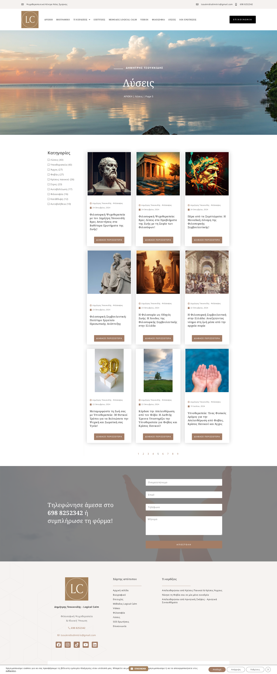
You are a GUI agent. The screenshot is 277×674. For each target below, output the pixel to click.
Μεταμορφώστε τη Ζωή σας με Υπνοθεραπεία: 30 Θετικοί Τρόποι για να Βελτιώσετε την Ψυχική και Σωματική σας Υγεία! (109, 418)
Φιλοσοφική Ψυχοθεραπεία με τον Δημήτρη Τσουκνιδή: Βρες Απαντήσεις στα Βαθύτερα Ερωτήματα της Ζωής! (107, 222)
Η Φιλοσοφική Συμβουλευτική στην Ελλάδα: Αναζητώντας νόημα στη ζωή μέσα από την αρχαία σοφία (207, 320)
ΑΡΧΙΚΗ (128, 96)
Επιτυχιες (99, 19)
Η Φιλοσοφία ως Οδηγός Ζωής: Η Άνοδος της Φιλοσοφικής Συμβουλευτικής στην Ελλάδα (158, 320)
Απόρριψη (236, 669)
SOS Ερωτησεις (187, 19)
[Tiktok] (77, 645)
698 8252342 (78, 628)
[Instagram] (68, 645)
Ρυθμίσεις (255, 669)
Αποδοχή (217, 669)
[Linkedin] (95, 645)
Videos (144, 19)
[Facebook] (59, 645)
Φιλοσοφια (158, 19)
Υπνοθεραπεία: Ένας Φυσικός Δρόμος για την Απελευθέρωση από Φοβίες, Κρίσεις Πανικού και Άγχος (207, 418)
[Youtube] (86, 645)
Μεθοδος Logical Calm (123, 19)
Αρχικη (48, 19)
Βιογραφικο (63, 19)
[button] (81, 19)
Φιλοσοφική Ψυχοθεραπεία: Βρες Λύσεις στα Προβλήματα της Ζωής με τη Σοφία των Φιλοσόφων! (158, 222)
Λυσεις (172, 19)
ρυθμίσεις (11, 671)
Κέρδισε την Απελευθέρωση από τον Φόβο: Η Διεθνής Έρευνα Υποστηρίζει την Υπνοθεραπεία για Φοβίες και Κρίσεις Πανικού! (158, 418)
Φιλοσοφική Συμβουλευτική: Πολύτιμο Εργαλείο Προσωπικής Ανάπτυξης (108, 320)
